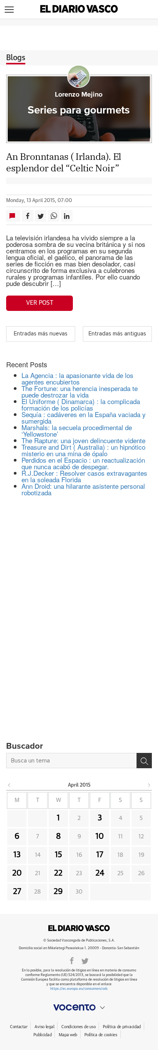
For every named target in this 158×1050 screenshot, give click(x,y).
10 (99, 836)
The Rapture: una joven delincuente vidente (83, 440)
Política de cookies (100, 1035)
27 (17, 892)
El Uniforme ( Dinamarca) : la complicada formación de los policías (80, 404)
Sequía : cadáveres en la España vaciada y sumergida (83, 417)
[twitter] (85, 960)
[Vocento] (79, 1007)
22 (58, 873)
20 (17, 873)
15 (58, 855)
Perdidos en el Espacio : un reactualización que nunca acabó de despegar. (83, 463)
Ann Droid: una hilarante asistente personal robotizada (83, 489)
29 (58, 892)
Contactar (18, 1027)
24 (99, 873)
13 (17, 855)
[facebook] (71, 960)
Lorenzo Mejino (78, 94)
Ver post (39, 303)
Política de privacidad (122, 1027)
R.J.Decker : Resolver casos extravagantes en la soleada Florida (84, 476)
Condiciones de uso (78, 1027)
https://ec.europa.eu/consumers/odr (78, 989)
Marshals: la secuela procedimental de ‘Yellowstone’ (76, 430)
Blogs (15, 58)
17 (99, 855)
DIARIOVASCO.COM (79, 928)
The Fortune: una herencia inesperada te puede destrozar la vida (79, 391)
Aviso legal (44, 1027)
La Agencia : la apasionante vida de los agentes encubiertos (77, 378)
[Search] (144, 760)
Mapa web (68, 1035)
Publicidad (42, 1035)
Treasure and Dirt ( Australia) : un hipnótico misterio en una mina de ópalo (83, 450)
